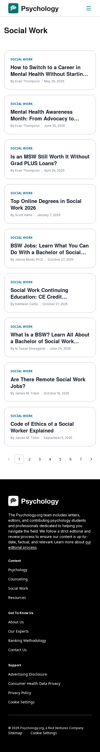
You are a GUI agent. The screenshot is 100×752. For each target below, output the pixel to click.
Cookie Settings (44, 732)
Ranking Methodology (27, 640)
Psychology (17, 569)
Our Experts (18, 631)
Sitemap (15, 732)
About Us (16, 622)
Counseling (18, 579)
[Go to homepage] (33, 8)
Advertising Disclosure (27, 674)
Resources (17, 597)
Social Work (18, 588)
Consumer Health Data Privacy (34, 683)
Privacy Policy (19, 692)
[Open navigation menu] (89, 8)
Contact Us (17, 649)
